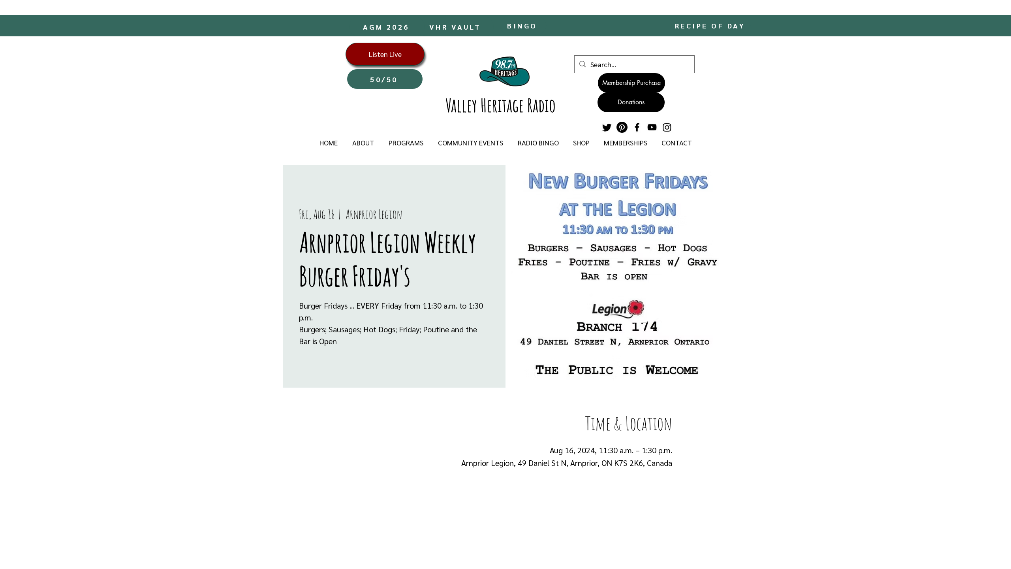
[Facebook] (637, 127)
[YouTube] (652, 127)
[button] (363, 143)
